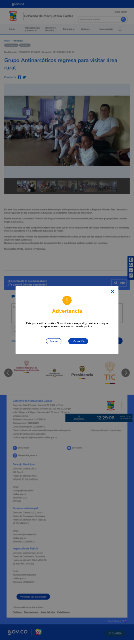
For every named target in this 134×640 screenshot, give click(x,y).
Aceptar (54, 341)
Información (78, 341)
